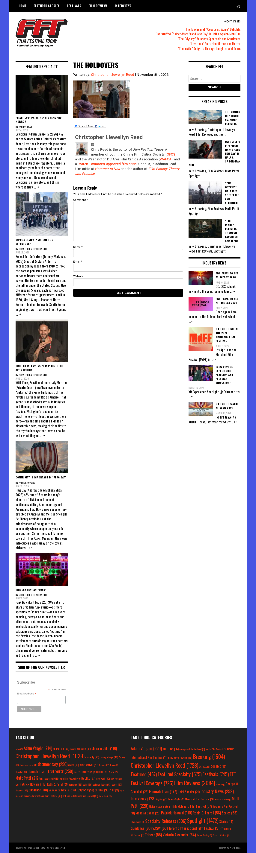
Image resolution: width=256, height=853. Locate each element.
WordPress (235, 848)
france (104, 765)
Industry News (217, 791)
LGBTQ (103, 771)
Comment (80, 199)
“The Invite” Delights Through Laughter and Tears (209, 48)
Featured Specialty (180, 774)
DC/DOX (204, 766)
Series (229, 813)
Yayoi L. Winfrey (221, 835)
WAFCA (165, 159)
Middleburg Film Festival (67, 778)
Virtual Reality (204, 835)
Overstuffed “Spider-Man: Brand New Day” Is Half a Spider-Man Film (198, 33)
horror (64, 771)
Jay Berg (161, 799)
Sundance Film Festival (65, 790)
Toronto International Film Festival (43, 796)
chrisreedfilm (104, 748)
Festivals (74, 6)
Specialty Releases (165, 820)
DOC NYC (218, 766)
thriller (102, 789)
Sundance (38, 789)
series (117, 784)
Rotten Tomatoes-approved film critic (107, 164)
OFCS (171, 154)
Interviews (123, 6)
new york (103, 778)
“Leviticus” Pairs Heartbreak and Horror (215, 43)
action (19, 748)
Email (77, 261)
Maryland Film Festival (199, 799)
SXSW (88, 790)
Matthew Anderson (223, 799)
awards (75, 748)
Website (78, 276)
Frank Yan (220, 784)
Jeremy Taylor (176, 799)
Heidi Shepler (189, 791)
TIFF (114, 790)
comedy (92, 757)
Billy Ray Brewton (180, 757)
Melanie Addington (161, 806)
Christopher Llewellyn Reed (112, 75)
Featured (144, 774)
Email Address (26, 693)
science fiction (102, 784)
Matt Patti (28, 778)
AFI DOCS (171, 748)
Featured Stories (47, 6)
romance (75, 784)
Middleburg (46, 778)
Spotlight (203, 820)
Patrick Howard (33, 784)
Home (22, 6)
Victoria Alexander (179, 834)
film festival (89, 764)
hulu (77, 771)
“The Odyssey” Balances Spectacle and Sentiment (209, 38)
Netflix (88, 778)
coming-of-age (109, 757)
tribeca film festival (86, 796)
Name (78, 247)
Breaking (209, 756)
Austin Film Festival (216, 749)
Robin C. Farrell (57, 784)
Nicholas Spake (147, 813)
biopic (86, 749)
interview (90, 772)
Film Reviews (98, 6)
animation (61, 748)
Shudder (22, 790)
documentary (52, 764)
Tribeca (69, 796)
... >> (36, 187)
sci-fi (87, 784)
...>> (232, 291)
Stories (226, 821)
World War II (105, 796)
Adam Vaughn (38, 748)
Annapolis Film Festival (192, 749)
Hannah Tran (41, 771)
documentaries (28, 765)
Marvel (113, 771)
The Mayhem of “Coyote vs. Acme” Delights (213, 29)
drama (73, 765)
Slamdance (137, 822)
